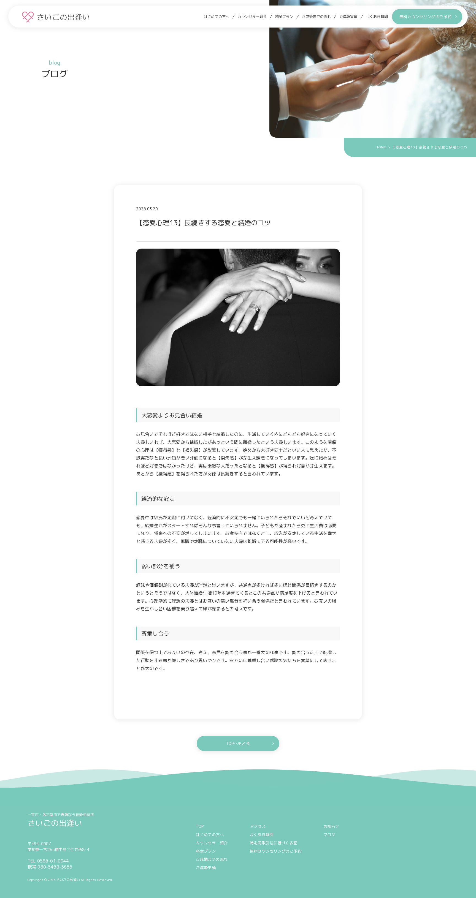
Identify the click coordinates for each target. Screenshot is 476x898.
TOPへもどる (238, 743)
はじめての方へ (216, 16)
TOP (200, 826)
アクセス (258, 826)
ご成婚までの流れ (316, 16)
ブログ (329, 834)
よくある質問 (377, 16)
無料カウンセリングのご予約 (425, 16)
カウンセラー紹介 (252, 16)
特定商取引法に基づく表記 (274, 842)
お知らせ (331, 826)
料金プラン (284, 16)
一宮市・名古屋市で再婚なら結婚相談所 (61, 820)
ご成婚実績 (348, 16)
